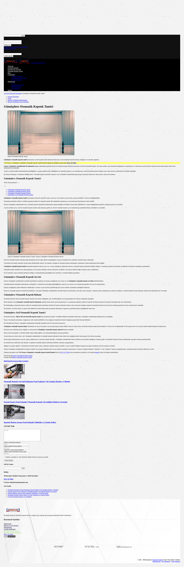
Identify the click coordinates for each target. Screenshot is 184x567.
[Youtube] (27, 554)
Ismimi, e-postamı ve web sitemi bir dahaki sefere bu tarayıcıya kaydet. (27, 457)
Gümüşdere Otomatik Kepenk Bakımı (19, 193)
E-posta (24, 54)
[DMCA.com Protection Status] (9, 537)
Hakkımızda (11, 81)
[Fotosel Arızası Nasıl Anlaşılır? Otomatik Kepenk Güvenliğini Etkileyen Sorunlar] (14, 398)
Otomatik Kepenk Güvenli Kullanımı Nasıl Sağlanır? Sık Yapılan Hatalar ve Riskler (37, 382)
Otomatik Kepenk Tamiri (15, 71)
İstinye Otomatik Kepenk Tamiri (22, 357)
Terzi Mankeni (166, 561)
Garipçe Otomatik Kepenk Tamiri (22, 355)
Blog (9, 73)
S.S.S (13, 83)
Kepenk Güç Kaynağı (14, 69)
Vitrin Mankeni (175, 561)
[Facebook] (5, 554)
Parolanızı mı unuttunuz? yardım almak (16, 47)
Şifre (23, 43)
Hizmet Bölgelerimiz (18, 85)
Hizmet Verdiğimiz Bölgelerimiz (17, 100)
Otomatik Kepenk (13, 68)
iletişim (10, 90)
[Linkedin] (10, 554)
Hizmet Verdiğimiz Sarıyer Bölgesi (18, 102)
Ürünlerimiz (11, 75)
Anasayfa (10, 66)
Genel (9, 98)
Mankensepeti (157, 561)
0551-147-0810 (8, 479)
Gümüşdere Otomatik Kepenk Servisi (19, 191)
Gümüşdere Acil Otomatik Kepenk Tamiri (20, 195)
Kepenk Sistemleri (17, 76)
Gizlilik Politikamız (10, 49)
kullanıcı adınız (26, 41)
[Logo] (11, 63)
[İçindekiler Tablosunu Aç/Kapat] (5, 186)
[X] (23, 554)
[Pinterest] (14, 554)
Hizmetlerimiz (16, 88)
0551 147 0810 (71, 163)
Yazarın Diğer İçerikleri (20, 361)
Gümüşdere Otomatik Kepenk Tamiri (19, 189)
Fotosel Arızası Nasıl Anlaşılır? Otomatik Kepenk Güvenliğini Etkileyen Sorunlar (35, 402)
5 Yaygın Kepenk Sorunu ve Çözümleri (20, 497)
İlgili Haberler (8, 361)
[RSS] (19, 554)
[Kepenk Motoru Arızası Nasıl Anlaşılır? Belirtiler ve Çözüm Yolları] (14, 419)
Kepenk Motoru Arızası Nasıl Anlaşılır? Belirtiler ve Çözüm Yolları (30, 422)
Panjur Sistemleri (17, 80)
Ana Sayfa (7, 93)
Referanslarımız (16, 87)
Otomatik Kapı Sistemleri (19, 78)
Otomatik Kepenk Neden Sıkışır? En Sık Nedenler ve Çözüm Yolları (28, 495)
